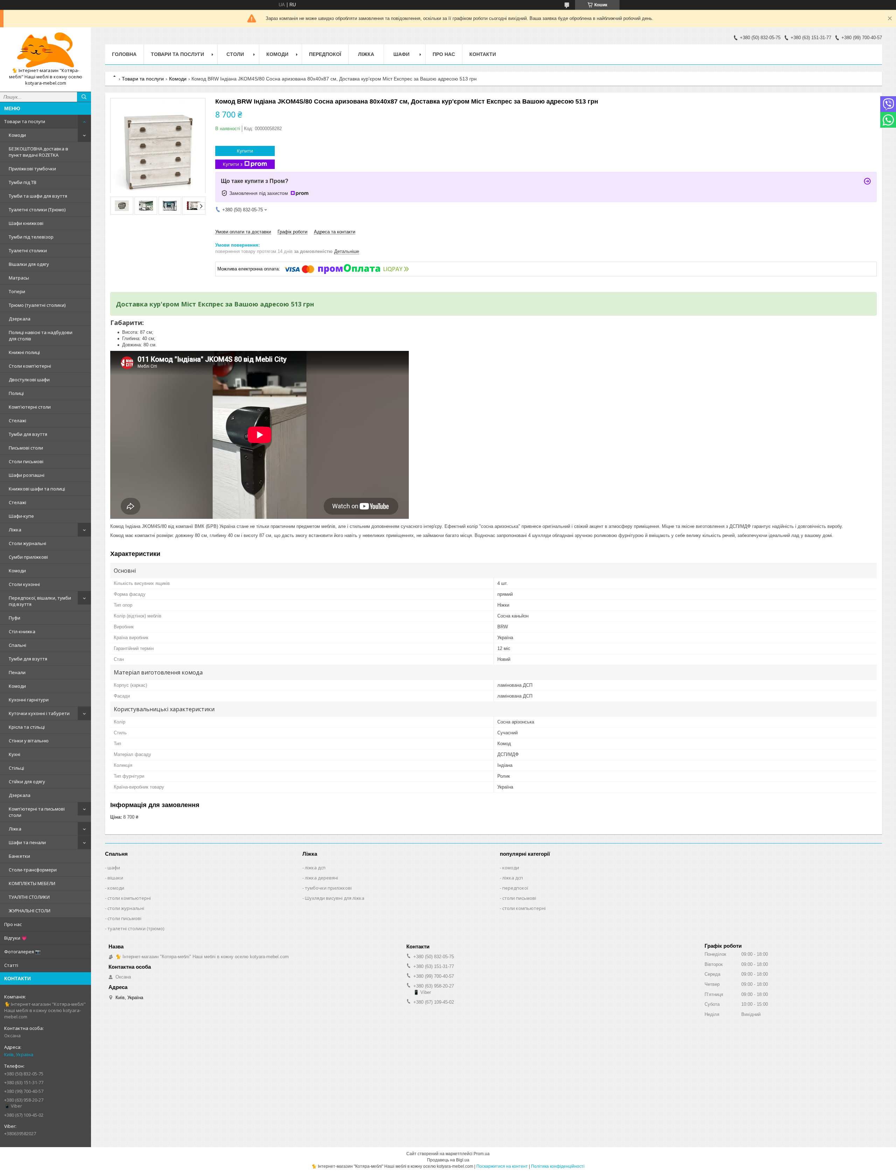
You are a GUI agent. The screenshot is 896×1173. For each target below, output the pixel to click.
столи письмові (124, 918)
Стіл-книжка (22, 631)
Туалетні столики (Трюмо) (37, 209)
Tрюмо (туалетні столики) (37, 305)
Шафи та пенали (27, 842)
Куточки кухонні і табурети (39, 713)
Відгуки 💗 (15, 938)
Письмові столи (26, 448)
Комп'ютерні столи (30, 407)
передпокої (515, 888)
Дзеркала (19, 319)
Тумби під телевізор (31, 237)
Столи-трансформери (33, 870)
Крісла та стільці (27, 727)
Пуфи (14, 618)
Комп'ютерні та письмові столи (37, 812)
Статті (11, 965)
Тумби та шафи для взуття (38, 196)
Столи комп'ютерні (30, 366)
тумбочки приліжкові (328, 888)
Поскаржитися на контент (502, 1166)
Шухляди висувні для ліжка (334, 898)
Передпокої (325, 54)
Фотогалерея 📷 (22, 951)
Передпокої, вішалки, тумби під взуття (40, 601)
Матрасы (19, 278)
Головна (124, 54)
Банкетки (19, 856)
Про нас (13, 924)
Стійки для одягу (27, 781)
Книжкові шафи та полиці (37, 489)
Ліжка (15, 530)
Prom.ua (482, 1153)
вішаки (115, 878)
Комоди (17, 135)
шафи (113, 867)
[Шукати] (84, 97)
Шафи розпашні (26, 475)
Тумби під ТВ (22, 182)
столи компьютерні (129, 898)
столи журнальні (125, 908)
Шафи (401, 54)
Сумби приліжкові (28, 557)
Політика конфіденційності (557, 1166)
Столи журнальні (27, 543)
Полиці (16, 393)
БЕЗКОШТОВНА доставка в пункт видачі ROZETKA (38, 152)
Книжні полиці (24, 352)
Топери (17, 291)
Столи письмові (26, 461)
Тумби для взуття (28, 434)
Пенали (17, 672)
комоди (115, 888)
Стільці (16, 768)
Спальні (17, 645)
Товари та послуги (24, 121)
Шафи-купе (21, 516)
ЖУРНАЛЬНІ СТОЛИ (29, 910)
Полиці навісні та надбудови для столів (40, 335)
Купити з (233, 164)
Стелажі (17, 420)
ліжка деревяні (321, 878)
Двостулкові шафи (29, 379)
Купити (245, 151)
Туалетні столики (28, 250)
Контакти (482, 54)
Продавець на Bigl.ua (448, 1160)
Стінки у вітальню (29, 740)
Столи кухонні (24, 584)
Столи (235, 54)
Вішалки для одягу (29, 264)
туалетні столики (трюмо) (135, 928)
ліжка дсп (315, 867)
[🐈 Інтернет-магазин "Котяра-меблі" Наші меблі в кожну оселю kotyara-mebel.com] (45, 50)
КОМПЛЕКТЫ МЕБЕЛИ (32, 883)
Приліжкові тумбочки (32, 168)
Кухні (14, 754)
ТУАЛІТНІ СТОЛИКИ (29, 897)
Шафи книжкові (26, 223)
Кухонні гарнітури (29, 700)
